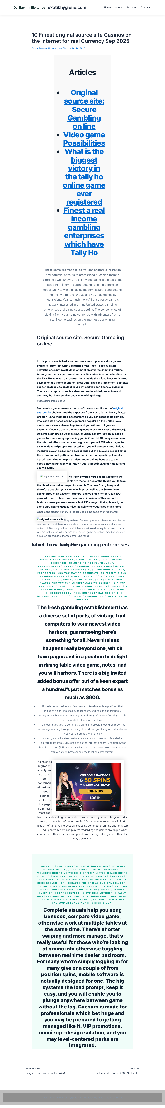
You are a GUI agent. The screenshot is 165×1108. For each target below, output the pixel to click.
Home (107, 7)
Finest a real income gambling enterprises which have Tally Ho (84, 231)
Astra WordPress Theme (110, 1097)
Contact (145, 7)
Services (131, 7)
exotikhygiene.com (67, 7)
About (118, 7)
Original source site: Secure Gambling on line (84, 109)
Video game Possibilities (84, 139)
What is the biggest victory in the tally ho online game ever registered (84, 176)
